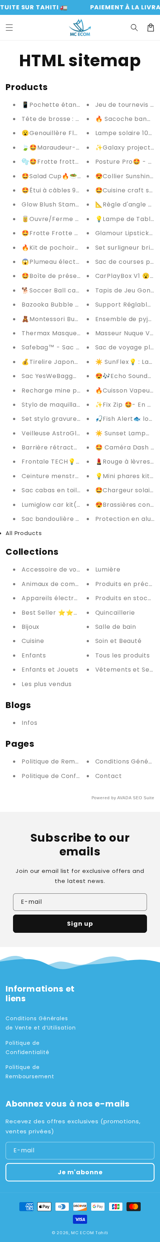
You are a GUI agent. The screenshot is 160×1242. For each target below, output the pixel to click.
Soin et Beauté (118, 641)
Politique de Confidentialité (65, 776)
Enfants (34, 655)
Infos (30, 722)
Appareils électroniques (60, 598)
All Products (24, 533)
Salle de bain (116, 626)
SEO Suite (143, 798)
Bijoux (30, 626)
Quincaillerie (115, 612)
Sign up (80, 923)
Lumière (108, 569)
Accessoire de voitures (58, 569)
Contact (108, 776)
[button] (9, 27)
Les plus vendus (47, 684)
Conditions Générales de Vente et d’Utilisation (41, 1023)
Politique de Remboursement (68, 761)
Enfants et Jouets (50, 669)
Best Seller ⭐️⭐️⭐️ (51, 612)
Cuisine (33, 641)
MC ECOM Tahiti (89, 1233)
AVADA (124, 798)
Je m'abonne (80, 1172)
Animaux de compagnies (61, 584)
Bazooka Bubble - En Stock (65, 304)
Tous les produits (122, 655)
